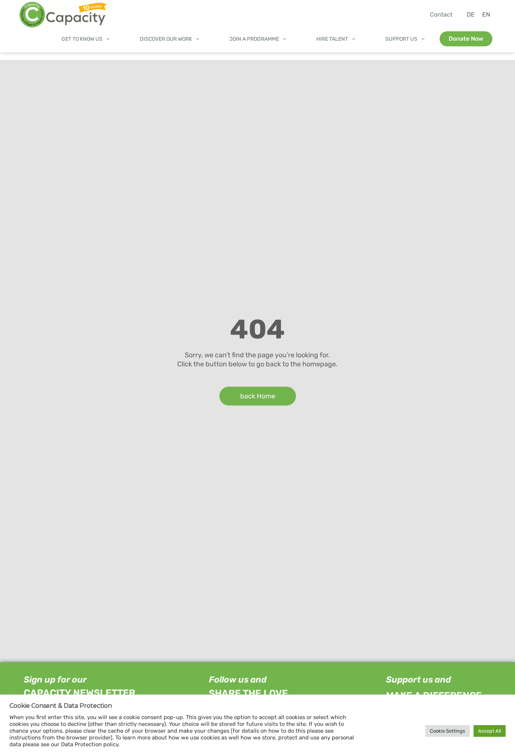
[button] (85, 39)
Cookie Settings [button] (447, 731)
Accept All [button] (489, 731)
